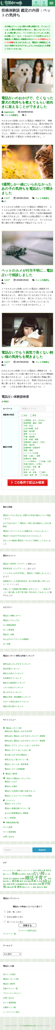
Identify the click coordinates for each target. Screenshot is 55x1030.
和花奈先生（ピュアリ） (13, 568)
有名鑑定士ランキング (12, 678)
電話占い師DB (9, 984)
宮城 (49, 879)
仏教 (43, 870)
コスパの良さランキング (13, 687)
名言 (10, 879)
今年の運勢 (37, 870)
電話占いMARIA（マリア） (14, 564)
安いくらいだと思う (15, 922)
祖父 (4, 884)
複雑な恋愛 (37, 884)
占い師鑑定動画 (9, 625)
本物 (40, 881)
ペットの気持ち (11, 115)
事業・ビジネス (30, 434)
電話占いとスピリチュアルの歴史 (18, 796)
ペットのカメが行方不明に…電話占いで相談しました (25, 573)
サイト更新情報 (9, 832)
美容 (30, 884)
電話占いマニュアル (11, 620)
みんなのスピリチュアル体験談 (16, 639)
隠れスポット (27, 887)
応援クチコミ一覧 (10, 988)
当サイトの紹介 (9, 974)
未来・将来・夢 (30, 475)
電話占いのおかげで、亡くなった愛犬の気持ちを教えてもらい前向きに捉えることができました (27, 102)
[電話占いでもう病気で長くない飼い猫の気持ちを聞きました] (27, 346)
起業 (12, 887)
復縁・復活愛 (29, 431)
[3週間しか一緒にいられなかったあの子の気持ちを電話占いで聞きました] (27, 178)
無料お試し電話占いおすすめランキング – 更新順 (25, 741)
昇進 (33, 881)
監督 (49, 881)
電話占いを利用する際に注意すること (20, 791)
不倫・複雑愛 (29, 437)
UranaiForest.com (29, 1026)
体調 (47, 870)
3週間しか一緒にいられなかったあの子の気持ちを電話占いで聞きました (27, 188)
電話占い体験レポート (12, 616)
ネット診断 (16, 870)
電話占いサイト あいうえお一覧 (18, 750)
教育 (21, 881)
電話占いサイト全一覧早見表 (16, 764)
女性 (25, 415)
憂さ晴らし (7, 881)
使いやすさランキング (12, 692)
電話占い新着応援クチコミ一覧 (17, 808)
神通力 (13, 884)
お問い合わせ (8, 837)
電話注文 (40, 887)
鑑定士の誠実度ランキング (14, 683)
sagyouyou (9, 112)
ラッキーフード (27, 870)
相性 (44, 472)
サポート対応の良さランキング (16, 702)
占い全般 (6, 644)
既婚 (29, 881)
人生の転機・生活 (31, 428)
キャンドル (7, 870)
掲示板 (15, 881)
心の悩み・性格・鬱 (32, 467)
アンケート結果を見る (27, 931)
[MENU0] (51, 3)
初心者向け (22, 874)
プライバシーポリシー (12, 993)
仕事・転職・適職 (31, 439)
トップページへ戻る (11, 1012)
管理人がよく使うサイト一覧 (16, 760)
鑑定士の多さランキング (13, 673)
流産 (44, 881)
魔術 (45, 887)
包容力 (29, 874)
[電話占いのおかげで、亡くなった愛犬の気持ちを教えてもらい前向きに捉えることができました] (27, 92)
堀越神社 (15, 879)
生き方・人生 (29, 469)
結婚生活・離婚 (30, 459)
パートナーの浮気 (31, 453)
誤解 (8, 887)
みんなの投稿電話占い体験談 (16, 813)
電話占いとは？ (11, 782)
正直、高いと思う (14, 912)
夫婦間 (22, 879)
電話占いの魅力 (11, 786)
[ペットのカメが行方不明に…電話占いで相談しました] (27, 264)
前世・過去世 (29, 445)
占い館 (47, 874)
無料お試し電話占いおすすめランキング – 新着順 (25, 736)
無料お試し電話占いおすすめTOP (18, 731)
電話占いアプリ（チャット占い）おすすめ (22, 745)
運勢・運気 (28, 450)
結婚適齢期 (20, 884)
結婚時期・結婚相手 (32, 448)
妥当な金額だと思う (15, 917)
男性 (34, 415)
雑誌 (34, 887)
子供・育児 (28, 426)
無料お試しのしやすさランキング (17, 664)
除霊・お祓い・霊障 (32, 456)
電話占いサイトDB (10, 979)
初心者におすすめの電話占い (16, 755)
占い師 (39, 873)
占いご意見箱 (8, 630)
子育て (40, 877)
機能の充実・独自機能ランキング (17, 697)
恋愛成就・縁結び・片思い (35, 442)
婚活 (29, 877)
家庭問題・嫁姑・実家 (33, 423)
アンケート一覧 (9, 934)
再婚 (15, 873)
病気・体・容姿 (30, 472)
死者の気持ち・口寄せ (33, 464)
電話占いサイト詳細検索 (15, 769)
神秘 (8, 884)
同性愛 (5, 879)
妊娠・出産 (46, 461)
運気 (19, 887)
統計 (26, 884)
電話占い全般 (8, 634)
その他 (45, 475)
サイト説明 (7, 827)
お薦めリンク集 (9, 1007)
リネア (7, 198)
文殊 (25, 881)
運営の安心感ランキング (13, 706)
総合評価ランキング (11, 669)
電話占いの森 (11, 3)
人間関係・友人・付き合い (35, 420)
